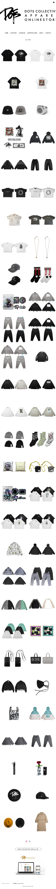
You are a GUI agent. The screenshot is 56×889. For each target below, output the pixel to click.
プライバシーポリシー (6, 883)
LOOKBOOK (22, 33)
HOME (6, 33)
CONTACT (48, 33)
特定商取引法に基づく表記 (18, 883)
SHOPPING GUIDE (32, 33)
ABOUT (41, 33)
